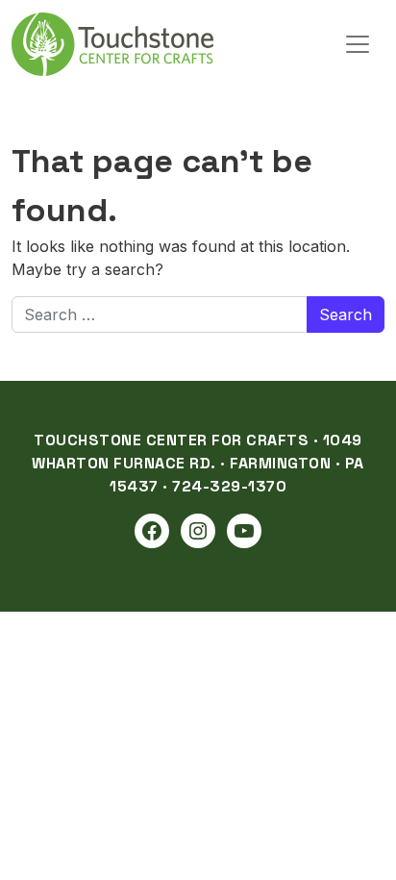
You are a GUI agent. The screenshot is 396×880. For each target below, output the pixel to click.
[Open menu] (357, 44)
